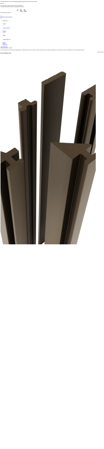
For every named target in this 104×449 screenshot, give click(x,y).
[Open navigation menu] (1, 15)
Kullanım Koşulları (18, 1)
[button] (2, 3)
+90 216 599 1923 (8, 16)
